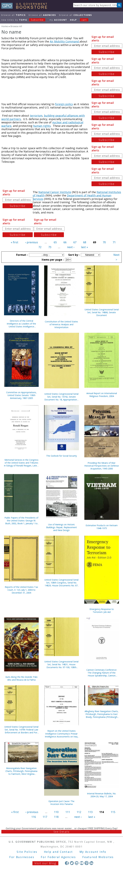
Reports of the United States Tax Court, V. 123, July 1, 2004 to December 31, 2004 (21, 590)
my (58, 19)
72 (39, 247)
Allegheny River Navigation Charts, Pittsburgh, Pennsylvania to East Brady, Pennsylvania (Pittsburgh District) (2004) (101, 714)
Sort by (73, 255)
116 (33, 817)
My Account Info (93, 852)
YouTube (82, 863)
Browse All (13, 15)
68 (84, 242)
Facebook (67, 863)
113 (90, 812)
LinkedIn (91, 863)
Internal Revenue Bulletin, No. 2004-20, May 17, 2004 (101, 795)
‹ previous (31, 242)
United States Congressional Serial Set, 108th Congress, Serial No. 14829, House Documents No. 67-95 (61, 582)
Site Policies (27, 852)
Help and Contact (58, 852)
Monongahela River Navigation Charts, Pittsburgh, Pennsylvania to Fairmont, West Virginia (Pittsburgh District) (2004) (21, 771)
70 (104, 242)
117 (45, 817)
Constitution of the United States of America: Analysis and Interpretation (61, 324)
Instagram (77, 863)
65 (55, 242)
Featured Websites (98, 857)
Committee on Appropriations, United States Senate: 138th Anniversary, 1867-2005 (21, 395)
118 (56, 817)
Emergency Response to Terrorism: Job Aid (102, 610)
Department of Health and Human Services (72, 197)
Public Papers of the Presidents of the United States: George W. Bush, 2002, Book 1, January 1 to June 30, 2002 (21, 520)
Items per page (52, 259)
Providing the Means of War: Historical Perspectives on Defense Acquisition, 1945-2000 (101, 465)
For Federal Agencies (58, 857)
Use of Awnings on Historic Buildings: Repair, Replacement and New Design (61, 527)
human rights (42, 126)
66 (64, 242)
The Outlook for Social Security (61, 455)
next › (70, 247)
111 (67, 812)
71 (114, 242)
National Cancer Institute (54, 192)
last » (84, 247)
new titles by (22, 19)
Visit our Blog (45, 863)
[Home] (25, 7)
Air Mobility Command (65, 41)
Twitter (72, 863)
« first (14, 242)
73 (49, 247)
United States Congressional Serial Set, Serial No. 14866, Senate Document (102, 312)
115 (113, 812)
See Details (61, 831)
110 (56, 812)
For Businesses (21, 857)
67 (74, 242)
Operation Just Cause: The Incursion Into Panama (61, 802)
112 (79, 812)
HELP (73, 19)
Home (4, 26)
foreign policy (64, 104)
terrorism (36, 115)
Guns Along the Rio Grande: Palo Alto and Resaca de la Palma (21, 678)
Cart (84, 19)
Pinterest (86, 863)
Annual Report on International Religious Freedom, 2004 (101, 395)
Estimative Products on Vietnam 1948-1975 (102, 527)
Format (21, 255)
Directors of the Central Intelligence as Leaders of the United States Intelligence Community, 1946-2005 (21, 323)
